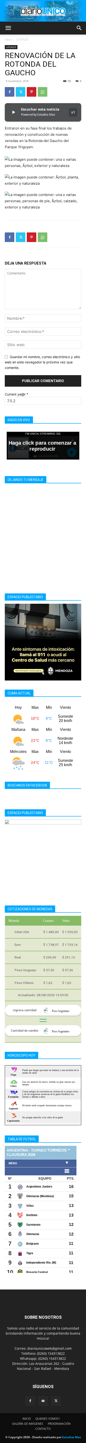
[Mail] (43, 1401)
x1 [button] (73, 112)
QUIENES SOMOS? (47, 1419)
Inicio (8, 39)
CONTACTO (43, 1429)
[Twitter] (20, 92)
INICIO (26, 1419)
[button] (8, 28)
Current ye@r (16, 394)
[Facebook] (9, 92)
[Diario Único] (43, 11)
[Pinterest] (31, 92)
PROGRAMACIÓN (59, 1424)
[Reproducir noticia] (13, 112)
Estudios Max (71, 1437)
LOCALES (22, 39)
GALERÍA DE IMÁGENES (27, 1424)
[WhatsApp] (42, 92)
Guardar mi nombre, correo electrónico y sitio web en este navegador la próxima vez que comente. (42, 362)
